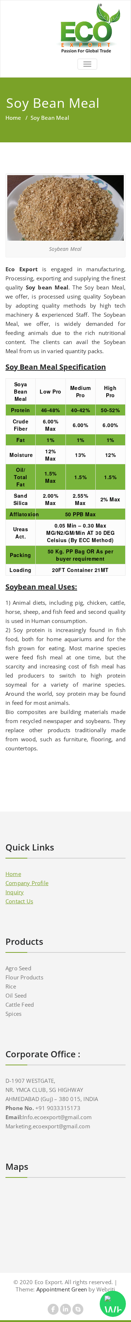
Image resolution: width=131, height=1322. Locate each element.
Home (13, 117)
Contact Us (19, 901)
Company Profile (26, 883)
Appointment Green (61, 1289)
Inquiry (14, 892)
